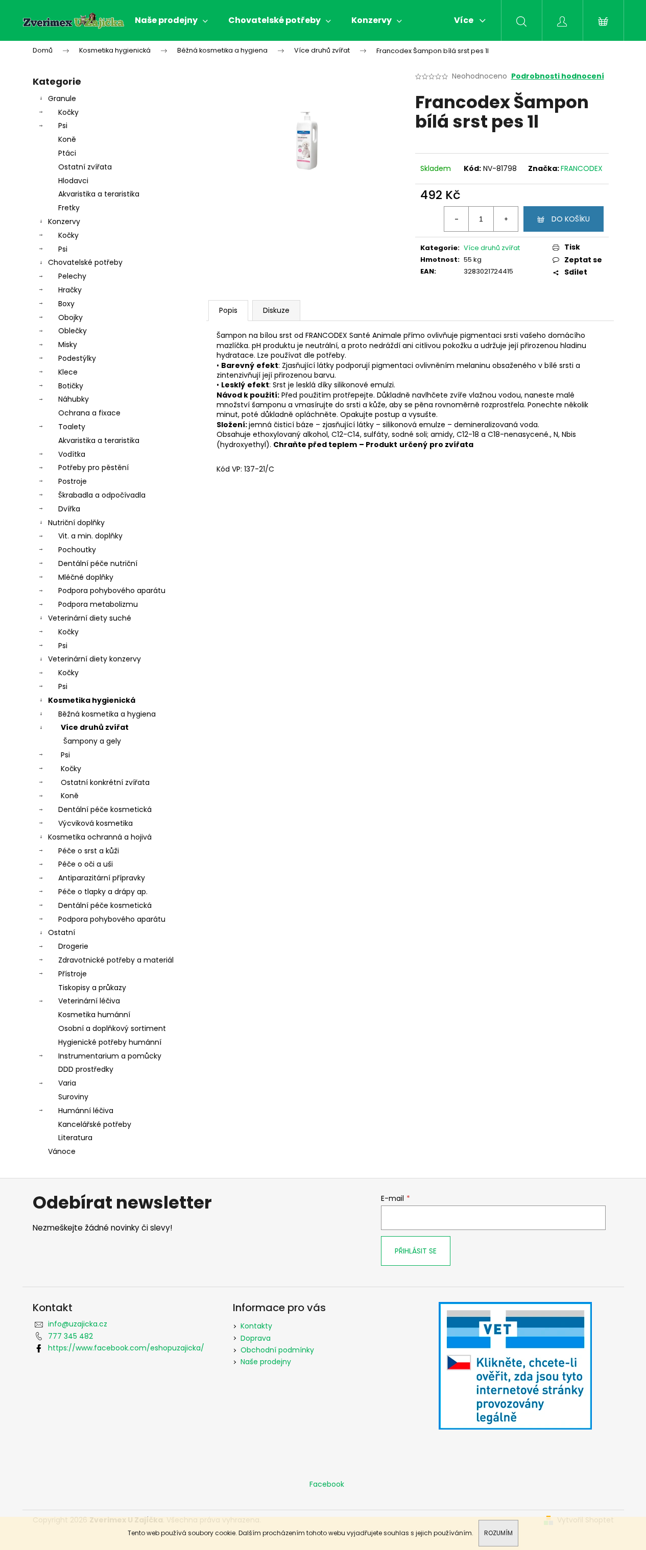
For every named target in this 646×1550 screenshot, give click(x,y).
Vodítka (71, 454)
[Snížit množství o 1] (456, 219)
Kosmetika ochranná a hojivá (100, 837)
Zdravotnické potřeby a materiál (116, 960)
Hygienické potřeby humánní (109, 1042)
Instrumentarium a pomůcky (109, 1056)
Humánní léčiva (85, 1110)
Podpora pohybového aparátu (111, 590)
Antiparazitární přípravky (101, 878)
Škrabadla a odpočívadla (102, 495)
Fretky (69, 208)
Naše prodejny (266, 1362)
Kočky (68, 112)
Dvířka (69, 509)
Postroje (72, 481)
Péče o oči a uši (85, 864)
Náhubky (73, 399)
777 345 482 (70, 1336)
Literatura (75, 1138)
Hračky (70, 290)
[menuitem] (171, 20)
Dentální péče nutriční (97, 563)
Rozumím (498, 1533)
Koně (67, 139)
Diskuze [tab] (276, 310)
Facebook (326, 1484)
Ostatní (61, 932)
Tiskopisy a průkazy (92, 987)
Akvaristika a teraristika (98, 194)
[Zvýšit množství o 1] (505, 219)
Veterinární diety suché (89, 618)
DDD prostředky (85, 1069)
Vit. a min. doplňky (90, 536)
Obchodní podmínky (277, 1350)
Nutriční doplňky (76, 523)
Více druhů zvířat (95, 727)
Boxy (66, 304)
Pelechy (72, 276)
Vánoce (62, 1151)
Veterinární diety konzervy (94, 659)
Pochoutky (77, 550)
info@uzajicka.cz (77, 1324)
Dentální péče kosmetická (105, 809)
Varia (67, 1083)
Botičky (70, 386)
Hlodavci (73, 181)
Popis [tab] (228, 310)
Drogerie (73, 946)
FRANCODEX (582, 168)
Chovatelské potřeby (85, 262)
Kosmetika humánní (94, 1015)
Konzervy (64, 221)
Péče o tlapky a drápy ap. (103, 892)
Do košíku (571, 219)
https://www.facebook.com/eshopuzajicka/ (126, 1348)
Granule (62, 98)
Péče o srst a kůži (88, 851)
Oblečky (72, 331)
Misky (67, 344)
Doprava (256, 1338)
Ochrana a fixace (89, 413)
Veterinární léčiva (89, 1001)
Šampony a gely (92, 741)
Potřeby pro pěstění (93, 467)
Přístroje (72, 974)
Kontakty (256, 1326)
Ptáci (67, 153)
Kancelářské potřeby (94, 1124)
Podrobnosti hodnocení (557, 76)
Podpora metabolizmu (98, 604)
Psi (62, 125)
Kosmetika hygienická (91, 700)
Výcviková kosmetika (95, 823)
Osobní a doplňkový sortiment (112, 1028)
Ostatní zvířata (85, 167)
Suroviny (73, 1097)
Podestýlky (77, 358)
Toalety (71, 427)
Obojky (70, 317)
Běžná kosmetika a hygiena (107, 714)
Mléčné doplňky (85, 577)
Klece (68, 372)
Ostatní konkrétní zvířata (105, 782)
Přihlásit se (416, 1251)
